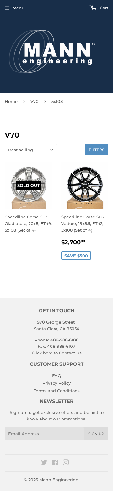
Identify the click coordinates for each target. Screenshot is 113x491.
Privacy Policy (56, 383)
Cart (103, 7)
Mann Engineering (58, 479)
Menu (18, 7)
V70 (34, 101)
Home (11, 101)
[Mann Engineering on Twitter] (44, 463)
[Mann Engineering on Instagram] (66, 463)
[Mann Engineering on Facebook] (55, 463)
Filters (96, 149)
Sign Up (96, 434)
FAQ (56, 375)
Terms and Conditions (57, 390)
